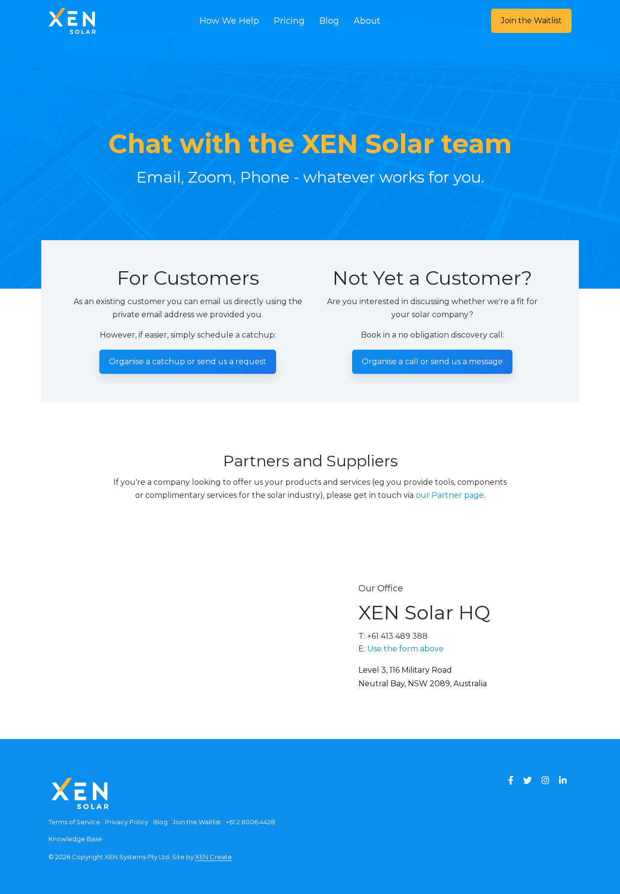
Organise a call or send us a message (432, 361)
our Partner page (450, 495)
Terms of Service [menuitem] (74, 822)
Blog (329, 20)
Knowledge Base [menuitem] (75, 839)
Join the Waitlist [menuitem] (196, 822)
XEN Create (213, 857)
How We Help (229, 20)
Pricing (289, 20)
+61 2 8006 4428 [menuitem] (250, 822)
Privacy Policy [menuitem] (126, 822)
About (367, 20)
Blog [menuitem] (160, 822)
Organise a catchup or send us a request (187, 361)
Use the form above (405, 648)
